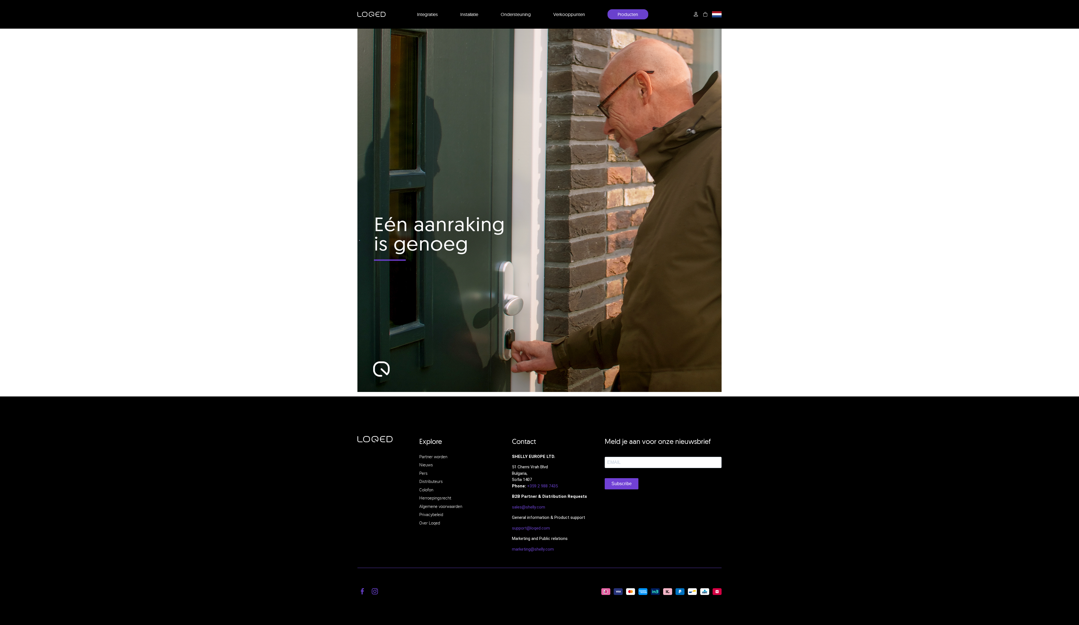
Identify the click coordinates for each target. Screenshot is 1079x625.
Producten (628, 14)
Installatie (469, 14)
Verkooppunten (569, 14)
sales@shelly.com (528, 507)
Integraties (427, 14)
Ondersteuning (516, 14)
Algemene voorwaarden (440, 506)
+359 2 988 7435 (542, 486)
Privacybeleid (431, 514)
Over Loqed (429, 523)
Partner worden (433, 456)
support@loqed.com (531, 528)
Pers (423, 473)
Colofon (426, 489)
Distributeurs (431, 481)
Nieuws (426, 464)
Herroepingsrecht (435, 498)
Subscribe (621, 483)
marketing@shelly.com (533, 549)
